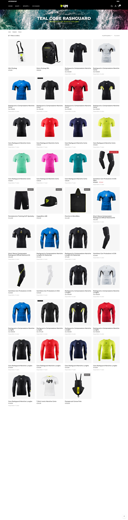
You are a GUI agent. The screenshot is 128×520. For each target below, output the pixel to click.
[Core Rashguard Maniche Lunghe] (21, 350)
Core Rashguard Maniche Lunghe (20, 365)
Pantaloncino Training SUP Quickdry (21, 216)
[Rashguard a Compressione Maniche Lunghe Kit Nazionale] (50, 237)
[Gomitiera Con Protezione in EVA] (106, 237)
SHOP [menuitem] (17, 6)
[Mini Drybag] (21, 52)
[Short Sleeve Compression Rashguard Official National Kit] (106, 200)
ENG (118, 1)
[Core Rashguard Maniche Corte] (21, 127)
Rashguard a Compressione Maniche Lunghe (78, 291)
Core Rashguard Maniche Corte (19, 143)
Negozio (14, 31)
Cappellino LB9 (42, 216)
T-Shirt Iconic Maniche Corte (46, 401)
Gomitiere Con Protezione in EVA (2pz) (104, 179)
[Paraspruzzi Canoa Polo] (78, 385)
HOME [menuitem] (10, 6)
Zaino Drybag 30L (43, 68)
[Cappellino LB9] (50, 200)
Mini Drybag (12, 68)
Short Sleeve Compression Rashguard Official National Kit (104, 217)
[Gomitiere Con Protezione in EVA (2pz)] (106, 163)
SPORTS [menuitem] (25, 6)
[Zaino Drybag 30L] (50, 52)
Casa (9, 31)
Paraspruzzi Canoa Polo (73, 401)
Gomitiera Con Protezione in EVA (104, 253)
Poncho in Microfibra (72, 216)
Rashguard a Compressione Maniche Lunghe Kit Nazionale (50, 254)
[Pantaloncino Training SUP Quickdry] (21, 200)
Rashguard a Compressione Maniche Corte (78, 69)
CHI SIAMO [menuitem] (36, 6)
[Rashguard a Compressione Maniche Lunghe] (78, 275)
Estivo (19, 31)
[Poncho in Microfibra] (78, 200)
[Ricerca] (111, 6)
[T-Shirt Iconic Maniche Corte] (50, 385)
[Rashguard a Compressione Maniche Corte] (78, 52)
